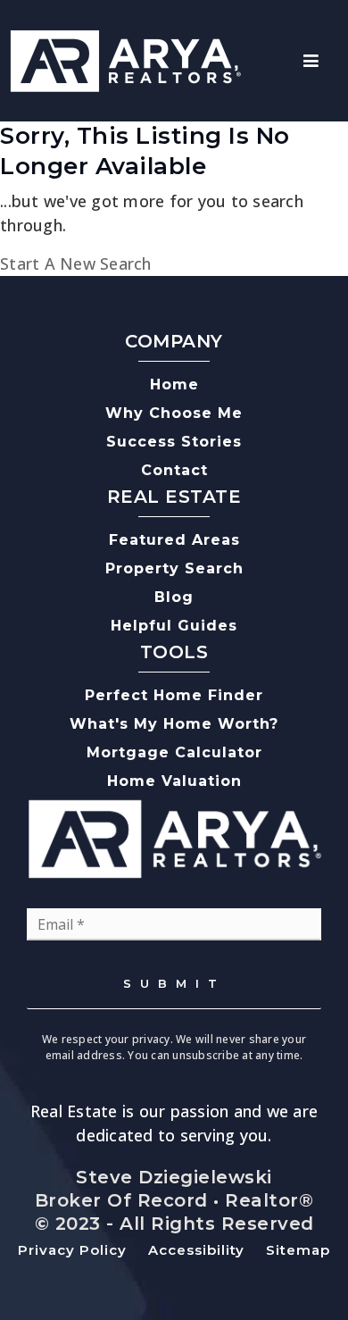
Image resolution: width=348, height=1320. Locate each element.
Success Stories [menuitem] (174, 441)
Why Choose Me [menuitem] (174, 413)
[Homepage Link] (125, 59)
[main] (174, 198)
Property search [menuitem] (174, 568)
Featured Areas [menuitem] (174, 539)
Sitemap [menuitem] (298, 1249)
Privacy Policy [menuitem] (72, 1249)
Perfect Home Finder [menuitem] (174, 695)
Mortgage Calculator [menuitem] (174, 752)
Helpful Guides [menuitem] (174, 625)
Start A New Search (76, 263)
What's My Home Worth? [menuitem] (174, 723)
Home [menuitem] (174, 384)
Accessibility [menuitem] (196, 1249)
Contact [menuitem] (174, 470)
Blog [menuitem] (174, 597)
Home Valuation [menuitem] (174, 781)
